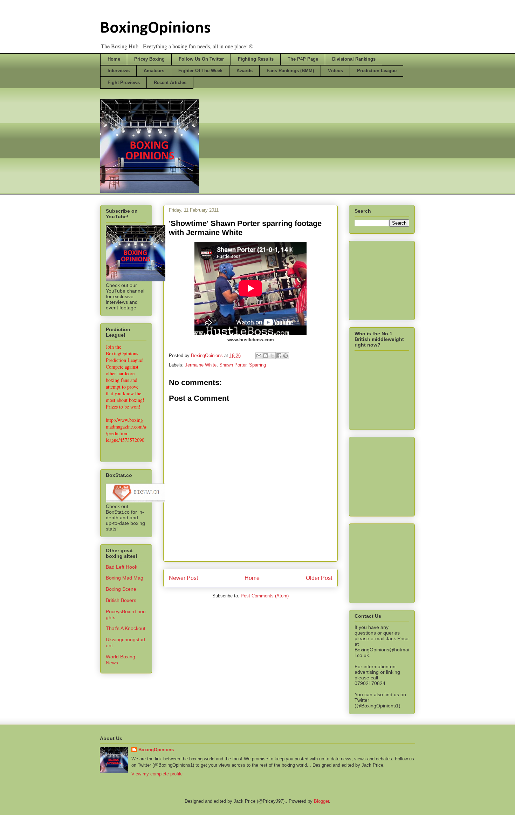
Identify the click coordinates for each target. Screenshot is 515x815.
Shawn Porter (232, 365)
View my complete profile (157, 773)
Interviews (119, 70)
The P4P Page (303, 59)
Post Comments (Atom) (265, 595)
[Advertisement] (390, 279)
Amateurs (154, 70)
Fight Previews (124, 82)
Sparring (257, 365)
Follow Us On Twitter (201, 59)
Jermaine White (201, 365)
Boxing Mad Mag (124, 578)
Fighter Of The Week (200, 70)
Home (114, 59)
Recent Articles (170, 82)
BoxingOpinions (155, 28)
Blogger (321, 801)
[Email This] (258, 355)
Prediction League (377, 70)
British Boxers (121, 600)
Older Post (319, 578)
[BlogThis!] (265, 355)
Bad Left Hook (121, 567)
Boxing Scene (121, 589)
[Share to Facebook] (278, 355)
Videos (335, 70)
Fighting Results (256, 59)
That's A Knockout (125, 628)
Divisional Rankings (354, 59)
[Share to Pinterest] (285, 355)
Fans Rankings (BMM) (290, 70)
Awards (244, 70)
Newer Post (183, 578)
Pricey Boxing (149, 59)
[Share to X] (272, 355)
